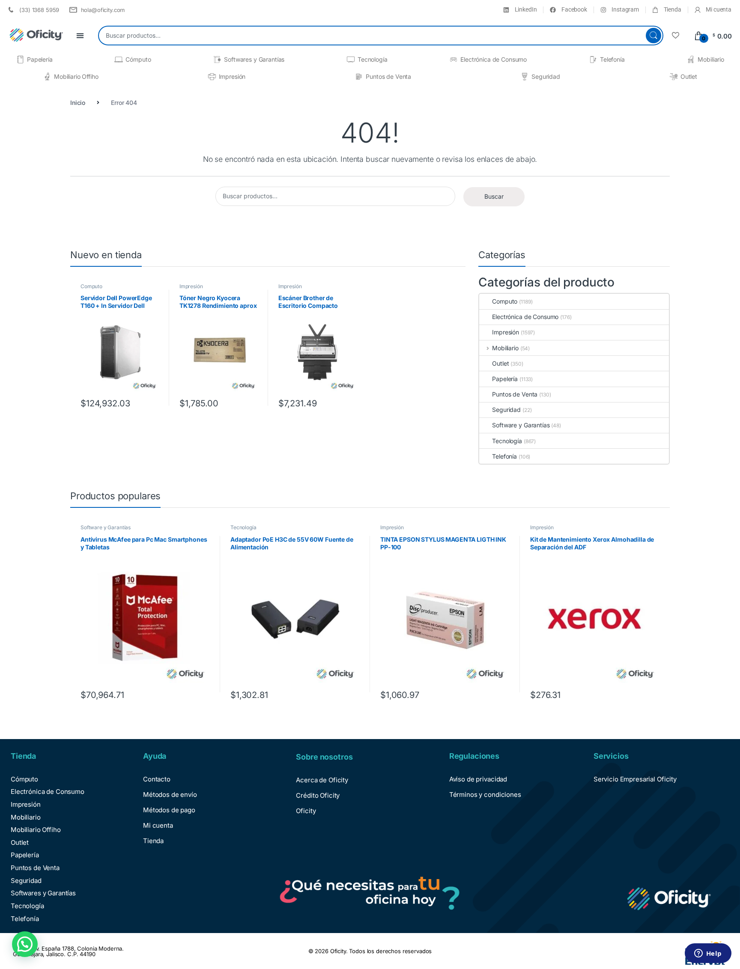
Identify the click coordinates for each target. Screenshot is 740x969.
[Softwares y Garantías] (217, 59)
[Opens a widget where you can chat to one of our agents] (707, 954)
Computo (91, 286)
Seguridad (545, 76)
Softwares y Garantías (254, 59)
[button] (25, 944)
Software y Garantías (520, 425)
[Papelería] (20, 59)
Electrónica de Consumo (493, 59)
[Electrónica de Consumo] (453, 59)
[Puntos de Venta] (359, 76)
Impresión (232, 76)
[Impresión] (212, 76)
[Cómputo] (118, 59)
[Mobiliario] (690, 59)
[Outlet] (673, 76)
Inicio (77, 102)
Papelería (40, 59)
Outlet (688, 76)
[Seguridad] (524, 76)
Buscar (653, 35)
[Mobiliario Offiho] (47, 76)
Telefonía (612, 59)
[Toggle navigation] (80, 36)
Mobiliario (711, 59)
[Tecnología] (350, 59)
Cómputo (138, 59)
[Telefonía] (593, 59)
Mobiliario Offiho (76, 76)
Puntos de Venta (388, 76)
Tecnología (373, 59)
